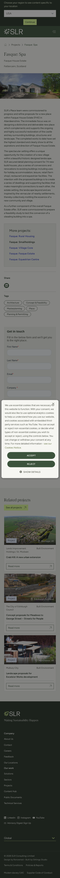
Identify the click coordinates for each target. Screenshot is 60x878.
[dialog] (30, 439)
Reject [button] (31, 464)
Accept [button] (31, 455)
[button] (30, 472)
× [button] (53, 404)
